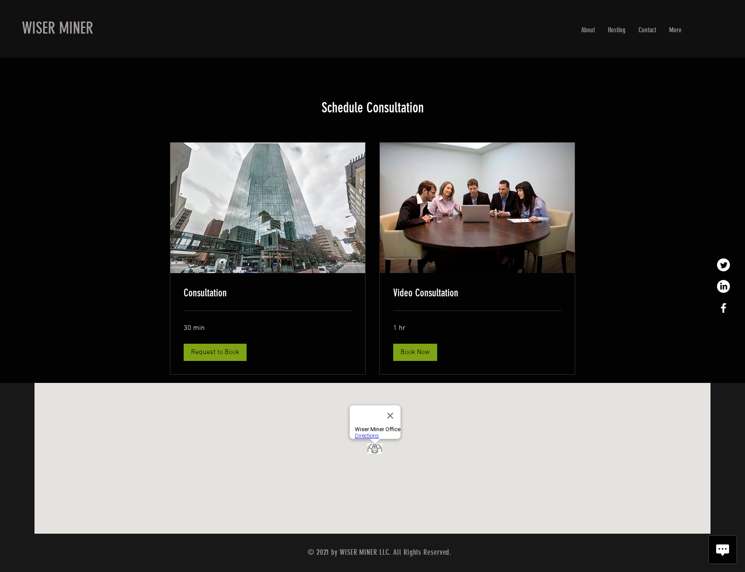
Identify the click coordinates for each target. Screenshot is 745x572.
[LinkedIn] (723, 286)
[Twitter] (723, 264)
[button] (215, 352)
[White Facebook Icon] (723, 308)
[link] (268, 293)
